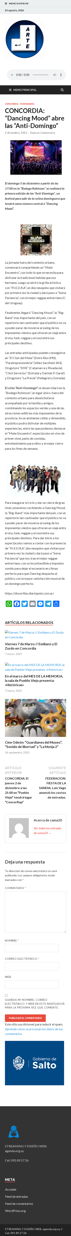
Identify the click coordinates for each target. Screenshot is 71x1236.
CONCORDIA (11, 104)
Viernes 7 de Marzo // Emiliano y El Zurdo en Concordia (31, 646)
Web (8, 976)
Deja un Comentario (42, 132)
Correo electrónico (22, 958)
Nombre (12, 940)
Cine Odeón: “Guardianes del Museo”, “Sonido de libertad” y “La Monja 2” (33, 744)
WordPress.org (15, 1210)
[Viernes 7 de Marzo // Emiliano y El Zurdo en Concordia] (35, 637)
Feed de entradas (16, 1196)
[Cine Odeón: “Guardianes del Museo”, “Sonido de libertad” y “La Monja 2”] (35, 738)
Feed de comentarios (19, 1203)
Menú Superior (18, 3)
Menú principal (24, 89)
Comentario (15, 888)
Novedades (27, 104)
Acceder (11, 1189)
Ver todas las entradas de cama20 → (47, 830)
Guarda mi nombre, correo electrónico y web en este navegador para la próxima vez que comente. (35, 1003)
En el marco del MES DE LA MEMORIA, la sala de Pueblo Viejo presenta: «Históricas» (34, 680)
